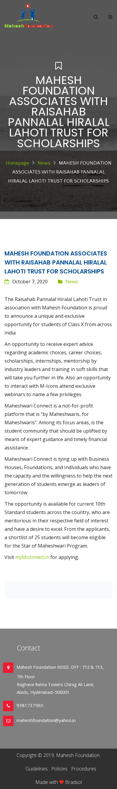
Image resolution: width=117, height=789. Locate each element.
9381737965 (30, 705)
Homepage (17, 163)
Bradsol (73, 782)
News (44, 163)
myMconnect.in (32, 557)
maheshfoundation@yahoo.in (46, 720)
